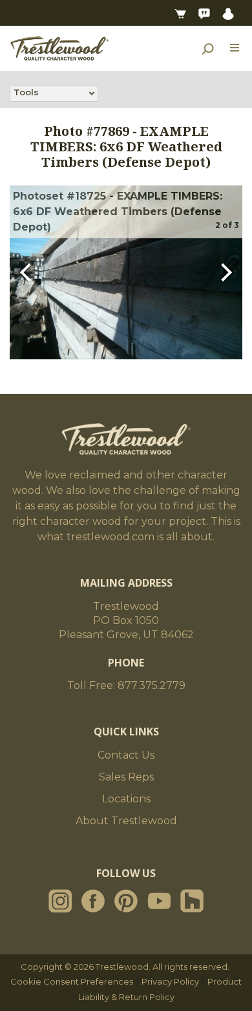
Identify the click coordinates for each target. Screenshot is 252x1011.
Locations (126, 799)
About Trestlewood (126, 821)
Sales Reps (126, 777)
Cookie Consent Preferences (71, 981)
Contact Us (126, 755)
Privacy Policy (170, 981)
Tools (26, 92)
